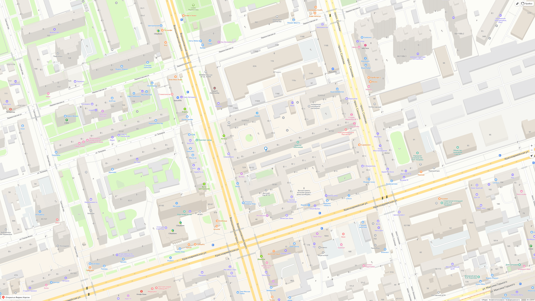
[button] (517, 3)
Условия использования (496, 300)
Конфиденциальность (513, 300)
